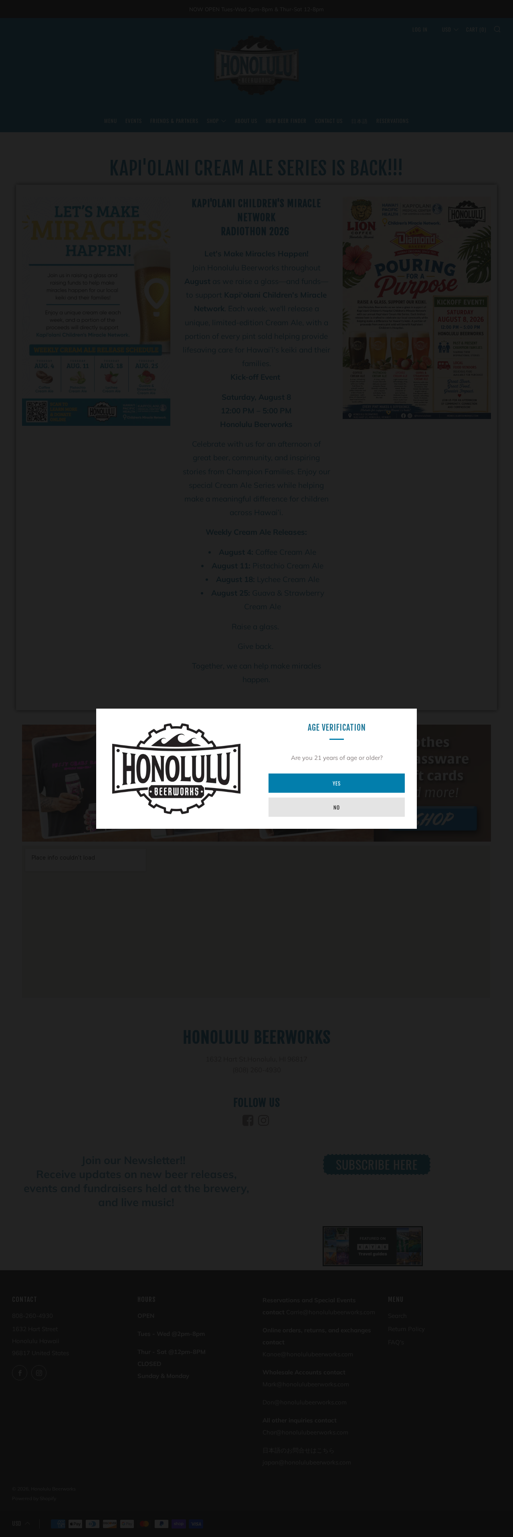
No (336, 807)
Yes (337, 783)
